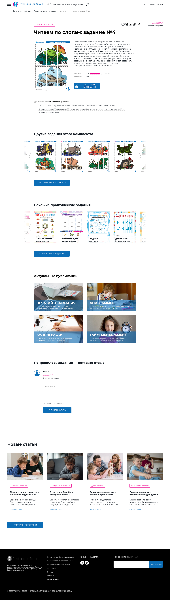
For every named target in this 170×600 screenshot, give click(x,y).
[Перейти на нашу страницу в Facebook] (82, 563)
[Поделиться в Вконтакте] (130, 24)
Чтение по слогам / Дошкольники (53, 109)
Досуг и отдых (97, 486)
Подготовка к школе (61, 106)
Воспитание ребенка (140, 486)
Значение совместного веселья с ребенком (103, 493)
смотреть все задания (52, 253)
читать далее (16, 510)
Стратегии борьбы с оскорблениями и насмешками (61, 494)
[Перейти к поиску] (87, 4)
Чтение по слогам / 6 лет (49, 113)
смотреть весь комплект (52, 182)
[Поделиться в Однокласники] (134, 24)
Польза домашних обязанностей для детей (143, 493)
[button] (29, 156)
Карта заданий (53, 579)
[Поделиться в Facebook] (123, 24)
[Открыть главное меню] (9, 4)
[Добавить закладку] (138, 24)
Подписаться (156, 564)
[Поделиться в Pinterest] (126, 24)
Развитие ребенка (19, 486)
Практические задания (66, 4)
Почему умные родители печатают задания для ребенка (24, 494)
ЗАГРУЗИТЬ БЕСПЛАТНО (89, 85)
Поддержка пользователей (58, 565)
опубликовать (57, 410)
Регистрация (156, 4)
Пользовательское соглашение (60, 561)
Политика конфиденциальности (60, 557)
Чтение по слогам (44, 24)
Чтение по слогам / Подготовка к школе (86, 109)
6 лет (112, 106)
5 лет (106, 106)
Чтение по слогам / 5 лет (115, 109)
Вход (145, 4)
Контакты (51, 576)
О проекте (51, 568)
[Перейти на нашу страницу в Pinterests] (87, 563)
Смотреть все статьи (25, 525)
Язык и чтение (78, 106)
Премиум (51, 572)
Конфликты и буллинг (61, 486)
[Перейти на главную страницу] (28, 4)
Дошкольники (45, 106)
